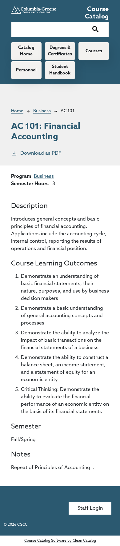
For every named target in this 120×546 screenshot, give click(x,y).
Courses (94, 51)
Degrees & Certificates (60, 51)
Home (17, 111)
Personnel (26, 70)
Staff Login (90, 508)
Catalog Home (26, 51)
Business (42, 111)
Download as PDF (40, 153)
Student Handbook (59, 70)
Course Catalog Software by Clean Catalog (60, 541)
